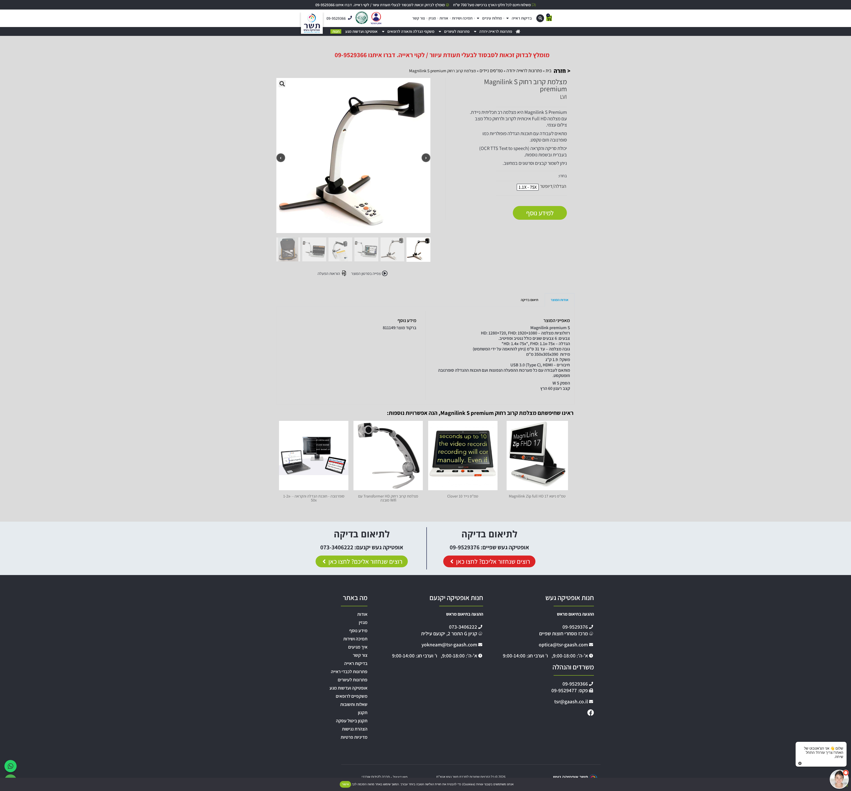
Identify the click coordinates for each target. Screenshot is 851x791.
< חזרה (562, 70)
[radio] (528, 187)
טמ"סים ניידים (491, 71)
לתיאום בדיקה (489, 534)
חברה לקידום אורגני (376, 776)
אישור (345, 784)
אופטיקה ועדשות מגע (361, 31)
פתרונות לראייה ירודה (495, 31)
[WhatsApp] (10, 766)
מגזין (432, 18)
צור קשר (418, 18)
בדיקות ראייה (522, 18)
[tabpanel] (426, 355)
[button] (540, 18)
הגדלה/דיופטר (553, 186)
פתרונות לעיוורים (457, 31)
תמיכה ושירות (462, 18)
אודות (443, 18)
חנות (336, 31)
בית (548, 71)
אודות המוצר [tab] (559, 299)
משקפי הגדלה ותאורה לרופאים (410, 31)
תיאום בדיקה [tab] (529, 299)
